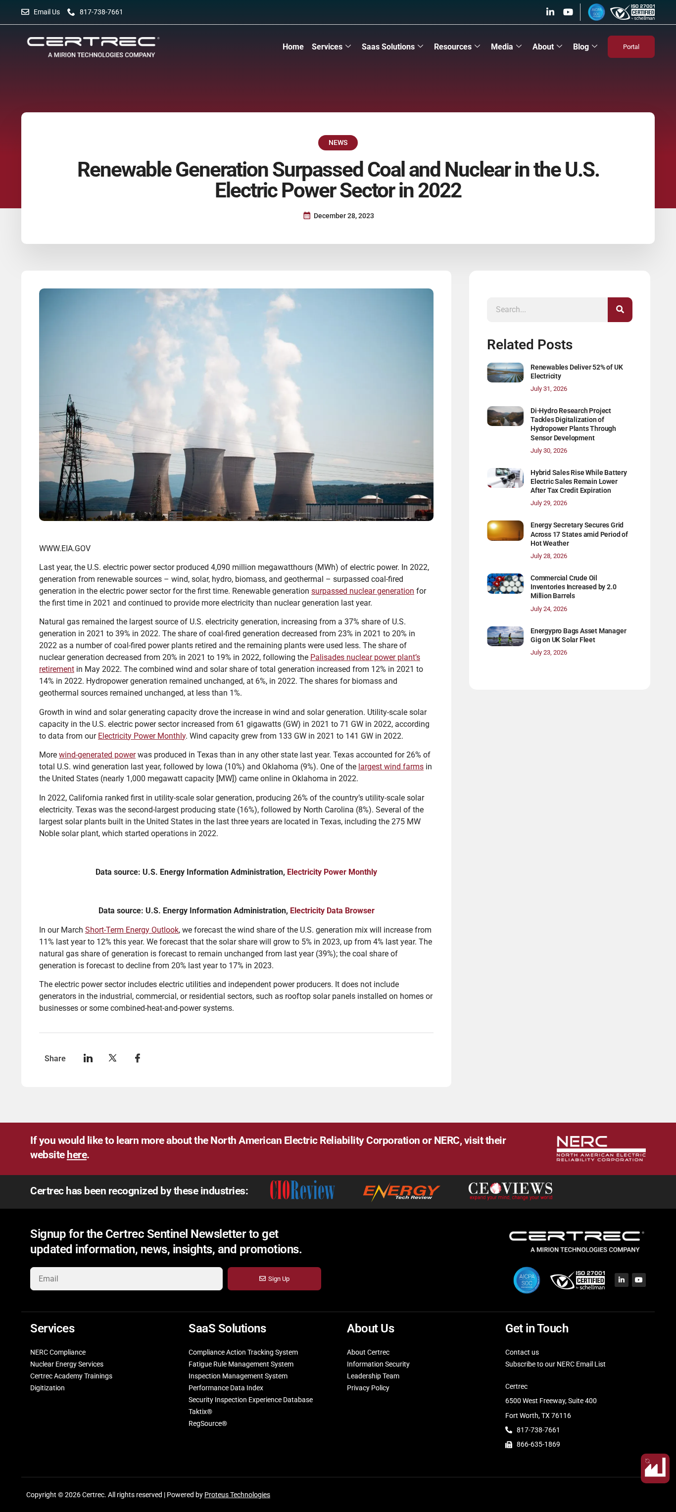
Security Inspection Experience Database (251, 1400)
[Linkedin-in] (550, 11)
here (77, 1155)
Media (502, 46)
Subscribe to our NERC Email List (555, 1364)
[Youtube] (568, 11)
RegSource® (208, 1423)
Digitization (47, 1388)
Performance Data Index (226, 1388)
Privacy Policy (368, 1388)
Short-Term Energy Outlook (132, 930)
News (338, 142)
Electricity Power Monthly (142, 736)
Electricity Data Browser (331, 910)
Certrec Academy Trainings (71, 1376)
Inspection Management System (238, 1376)
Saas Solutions (388, 46)
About (543, 46)
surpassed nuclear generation (362, 591)
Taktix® (200, 1412)
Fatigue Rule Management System (241, 1364)
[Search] (620, 309)
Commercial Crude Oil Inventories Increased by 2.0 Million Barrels (573, 587)
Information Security (378, 1364)
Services (327, 46)
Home (293, 46)
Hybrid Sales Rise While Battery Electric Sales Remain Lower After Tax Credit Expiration (579, 481)
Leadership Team (373, 1376)
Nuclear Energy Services (66, 1364)
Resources (453, 46)
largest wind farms (391, 766)
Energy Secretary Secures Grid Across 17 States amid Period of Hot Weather (579, 534)
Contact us (522, 1352)
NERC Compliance (58, 1352)
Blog (581, 46)
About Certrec (368, 1352)
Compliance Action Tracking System (243, 1352)
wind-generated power (97, 754)
